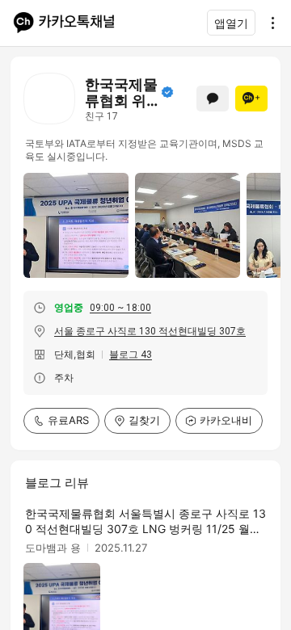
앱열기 (231, 23)
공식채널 (167, 92)
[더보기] (268, 22)
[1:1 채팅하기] (212, 98)
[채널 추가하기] (251, 98)
